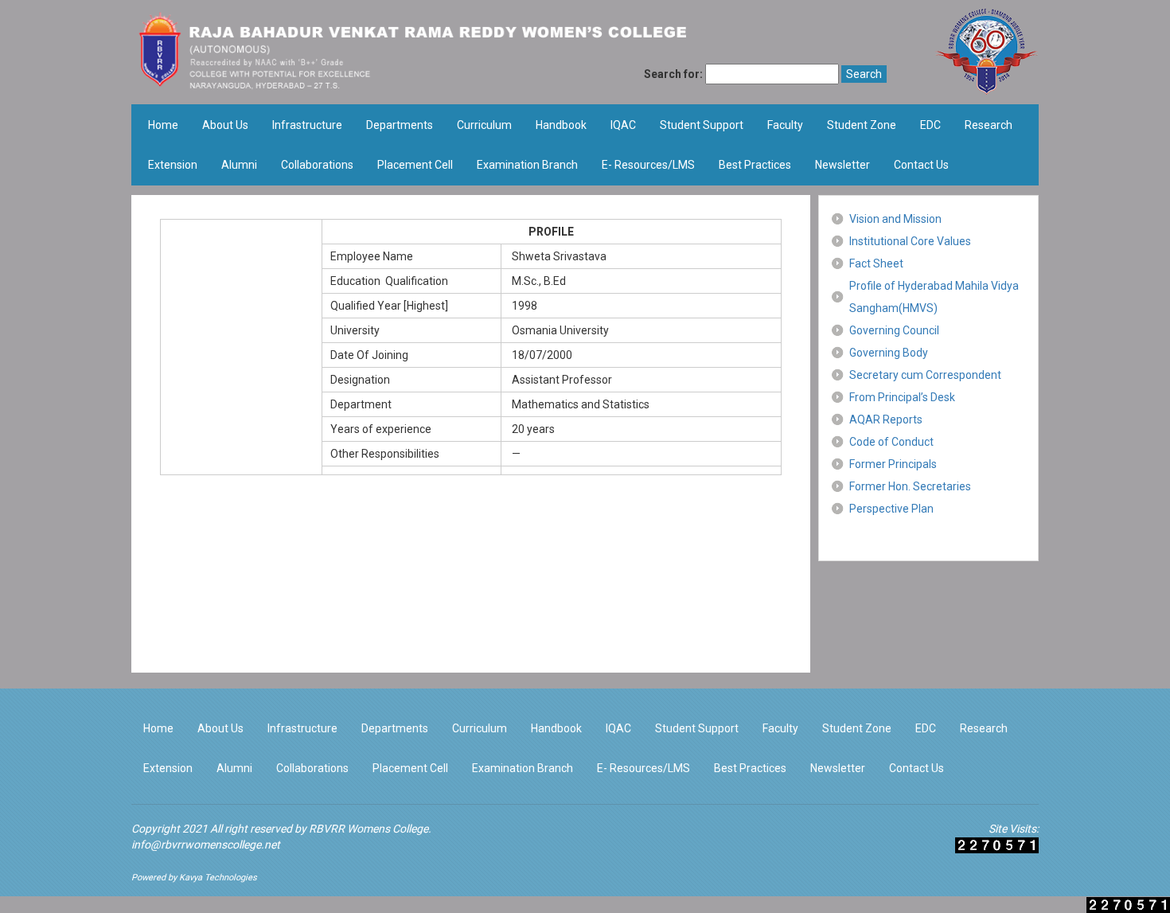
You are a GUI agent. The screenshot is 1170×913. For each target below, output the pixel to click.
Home (163, 125)
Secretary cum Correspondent (925, 375)
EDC (930, 125)
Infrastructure (307, 125)
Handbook (561, 125)
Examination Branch (527, 164)
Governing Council (894, 330)
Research (988, 125)
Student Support (701, 125)
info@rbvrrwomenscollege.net (205, 844)
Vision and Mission (895, 219)
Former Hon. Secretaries (910, 486)
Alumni (239, 164)
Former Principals (893, 464)
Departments (399, 125)
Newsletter (842, 164)
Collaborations (317, 164)
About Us (225, 125)
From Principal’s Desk (902, 397)
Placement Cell (415, 164)
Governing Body (888, 352)
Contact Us (921, 164)
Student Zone (861, 125)
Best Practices (755, 164)
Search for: (673, 74)
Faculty (785, 125)
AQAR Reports (885, 419)
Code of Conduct (891, 441)
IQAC (623, 125)
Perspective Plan (891, 508)
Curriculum (484, 125)
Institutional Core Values (910, 241)
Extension (172, 164)
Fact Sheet (876, 263)
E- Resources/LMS (648, 164)
